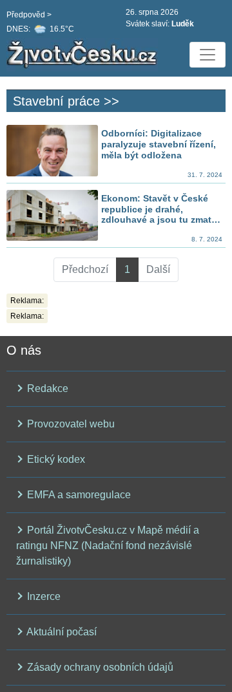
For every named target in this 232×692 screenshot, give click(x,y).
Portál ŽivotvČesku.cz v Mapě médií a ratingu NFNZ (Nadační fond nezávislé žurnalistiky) (107, 545)
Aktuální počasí (60, 631)
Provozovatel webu (69, 423)
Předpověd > (29, 14)
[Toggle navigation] (207, 55)
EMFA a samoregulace (77, 494)
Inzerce (42, 596)
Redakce (46, 388)
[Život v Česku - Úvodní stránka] (83, 54)
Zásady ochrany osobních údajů (98, 667)
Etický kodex (54, 459)
